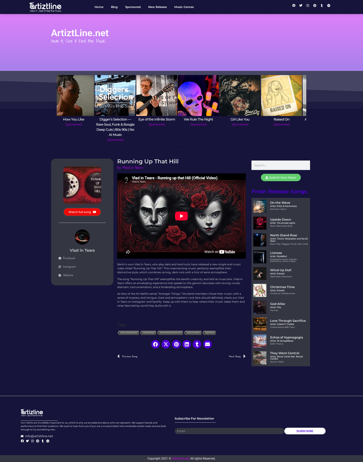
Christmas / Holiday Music (282, 293)
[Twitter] (302, 7)
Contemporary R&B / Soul (282, 327)
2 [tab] (172, 146)
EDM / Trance (276, 344)
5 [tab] (189, 146)
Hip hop (274, 310)
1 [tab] (166, 146)
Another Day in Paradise (243, 119)
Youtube (210, 332)
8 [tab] (206, 146)
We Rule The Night (119, 119)
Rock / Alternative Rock (281, 226)
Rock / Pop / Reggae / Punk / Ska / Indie (289, 244)
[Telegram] (330, 7)
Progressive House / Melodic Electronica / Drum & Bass (283, 260)
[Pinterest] (316, 7)
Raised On (202, 119)
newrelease (148, 332)
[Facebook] (295, 7)
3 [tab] (178, 146)
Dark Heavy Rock (129, 332)
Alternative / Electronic (281, 276)
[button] (155, 344)
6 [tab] (195, 146)
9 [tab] (212, 146)
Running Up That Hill (170, 332)
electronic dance (278, 209)
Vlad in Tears (193, 332)
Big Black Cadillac (285, 119)
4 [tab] (183, 146)
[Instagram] (309, 7)
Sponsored (77, 124)
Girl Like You (160, 119)
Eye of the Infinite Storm (77, 119)
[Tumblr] (323, 7)
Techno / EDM (277, 362)
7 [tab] (200, 146)
